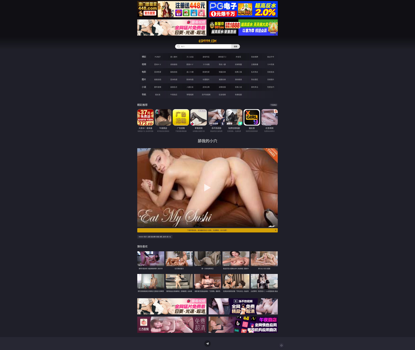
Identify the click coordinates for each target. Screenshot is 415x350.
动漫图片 (206, 79)
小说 (144, 87)
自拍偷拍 (173, 64)
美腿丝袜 (222, 79)
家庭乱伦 (173, 87)
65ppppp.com (207, 41)
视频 (144, 64)
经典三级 (238, 72)
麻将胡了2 (222, 57)
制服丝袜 (222, 72)
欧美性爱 (206, 72)
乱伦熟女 (254, 72)
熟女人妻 (222, 64)
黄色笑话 (254, 87)
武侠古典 (206, 87)
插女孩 (157, 94)
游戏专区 (206, 57)
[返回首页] (281, 345)
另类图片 (270, 79)
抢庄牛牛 (270, 57)
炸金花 (238, 57)
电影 (144, 71)
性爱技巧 (270, 87)
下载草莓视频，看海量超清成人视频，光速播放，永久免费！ (207, 230)
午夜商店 (173, 94)
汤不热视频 (206, 94)
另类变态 (270, 72)
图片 (144, 79)
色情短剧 (238, 94)
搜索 (235, 46)
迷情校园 (222, 87)
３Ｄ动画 (206, 64)
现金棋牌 (254, 57)
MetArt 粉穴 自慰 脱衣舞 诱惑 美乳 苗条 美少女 (155, 237)
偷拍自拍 (173, 72)
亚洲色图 (173, 79)
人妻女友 (190, 87)
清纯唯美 (238, 79)
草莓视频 (190, 94)
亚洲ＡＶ (157, 64)
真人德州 (173, 57)
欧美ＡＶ (190, 64)
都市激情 (157, 87)
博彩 (144, 56)
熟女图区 (254, 79)
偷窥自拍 (157, 79)
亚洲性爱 (157, 72)
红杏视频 (222, 94)
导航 (144, 94)
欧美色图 (190, 79)
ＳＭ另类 (270, 64)
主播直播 (254, 64)
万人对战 (190, 57)
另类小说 (238, 87)
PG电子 (158, 57)
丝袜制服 (238, 64)
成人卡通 (190, 72)
